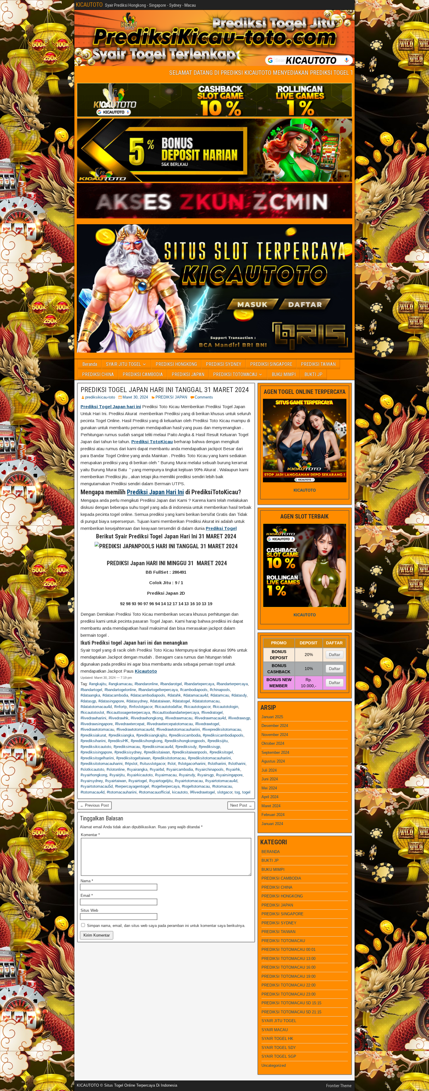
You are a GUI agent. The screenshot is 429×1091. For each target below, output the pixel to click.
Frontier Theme (339, 1085)
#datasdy (239, 695)
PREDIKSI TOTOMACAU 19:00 (288, 976)
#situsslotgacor (152, 763)
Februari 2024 (273, 814)
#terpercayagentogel (132, 786)
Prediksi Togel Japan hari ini (111, 406)
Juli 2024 (269, 770)
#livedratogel (212, 712)
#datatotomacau (205, 701)
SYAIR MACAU (274, 1030)
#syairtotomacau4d (221, 781)
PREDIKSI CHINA (98, 374)
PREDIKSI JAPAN (188, 374)
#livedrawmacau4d (210, 718)
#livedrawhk (118, 718)
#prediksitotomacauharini (102, 763)
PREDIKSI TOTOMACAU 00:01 (288, 949)
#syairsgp (205, 775)
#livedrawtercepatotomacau (170, 724)
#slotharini (236, 763)
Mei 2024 (269, 788)
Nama (87, 881)
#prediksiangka (121, 735)
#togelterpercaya (165, 786)
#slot (172, 763)
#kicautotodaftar (168, 706)
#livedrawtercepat (129, 724)
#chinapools (220, 690)
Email (87, 895)
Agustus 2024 (273, 761)
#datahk (174, 695)
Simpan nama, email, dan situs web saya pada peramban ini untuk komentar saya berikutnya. (166, 925)
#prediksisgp (209, 746)
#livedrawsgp (239, 718)
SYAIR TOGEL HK (277, 1038)
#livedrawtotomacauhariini (178, 729)
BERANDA (270, 852)
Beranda (89, 364)
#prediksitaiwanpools (189, 752)
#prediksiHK (118, 741)
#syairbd (157, 769)
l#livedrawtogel (202, 792)
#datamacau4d (195, 695)
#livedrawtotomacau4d (135, 729)
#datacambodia (115, 695)
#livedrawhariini (93, 718)
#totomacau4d (92, 792)
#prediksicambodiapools (223, 735)
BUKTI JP (313, 374)
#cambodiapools (193, 690)
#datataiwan (160, 701)
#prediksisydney (128, 752)
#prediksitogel (221, 752)
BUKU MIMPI (284, 374)
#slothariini (217, 763)
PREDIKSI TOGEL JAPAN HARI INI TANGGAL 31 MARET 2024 (165, 390)
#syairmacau (166, 775)
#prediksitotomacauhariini (209, 758)
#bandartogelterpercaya (158, 690)
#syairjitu (117, 775)
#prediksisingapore (96, 752)
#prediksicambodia (184, 735)
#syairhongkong (94, 775)
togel (246, 792)
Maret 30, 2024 (135, 397)
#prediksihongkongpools (185, 741)
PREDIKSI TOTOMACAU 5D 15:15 (291, 1003)
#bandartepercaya (199, 684)
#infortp (120, 706)
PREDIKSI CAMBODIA (143, 374)
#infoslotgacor (140, 706)
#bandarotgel (171, 684)
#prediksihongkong (146, 741)
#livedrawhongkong (147, 718)
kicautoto (180, 792)
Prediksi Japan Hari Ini (155, 492)
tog (237, 792)
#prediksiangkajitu (151, 735)
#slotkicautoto (92, 769)
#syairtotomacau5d (97, 786)
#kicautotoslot (92, 712)
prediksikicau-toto (100, 397)
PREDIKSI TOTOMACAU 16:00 (288, 967)
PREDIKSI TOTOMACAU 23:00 (288, 994)
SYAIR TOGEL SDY (278, 1047)
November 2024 (274, 734)
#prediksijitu (217, 741)
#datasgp (88, 701)
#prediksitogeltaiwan (133, 758)
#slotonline (116, 769)
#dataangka (90, 695)
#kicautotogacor (197, 706)
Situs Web (89, 910)
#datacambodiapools (147, 695)
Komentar (90, 835)
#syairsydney (92, 781)
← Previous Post (94, 805)
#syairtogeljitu (160, 781)
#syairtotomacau (189, 781)
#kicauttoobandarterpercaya (175, 712)
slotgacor (224, 792)
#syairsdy (187, 775)
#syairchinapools (209, 769)
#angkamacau (120, 684)
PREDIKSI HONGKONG (176, 364)
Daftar (334, 654)
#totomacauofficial (154, 792)
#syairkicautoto (140, 775)
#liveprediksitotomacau (221, 729)
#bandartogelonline (120, 690)
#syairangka (137, 769)
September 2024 (275, 752)
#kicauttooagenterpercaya (128, 712)
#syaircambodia (179, 769)
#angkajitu (97, 684)
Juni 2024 (269, 779)
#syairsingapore (229, 775)
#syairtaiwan (115, 781)
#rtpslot (131, 763)
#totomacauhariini (122, 792)
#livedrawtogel (207, 724)
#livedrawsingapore (97, 724)
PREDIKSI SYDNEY (223, 364)
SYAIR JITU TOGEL (123, 364)
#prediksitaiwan (157, 752)
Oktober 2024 (272, 743)
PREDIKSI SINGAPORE (271, 364)
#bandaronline (146, 684)
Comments (204, 397)
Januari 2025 (272, 717)
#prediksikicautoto (96, 746)
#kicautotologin (225, 706)
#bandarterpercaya (232, 684)
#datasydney (137, 701)
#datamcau (219, 695)
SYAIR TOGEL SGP (278, 1056)
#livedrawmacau (178, 718)
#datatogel (181, 701)
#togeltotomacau (196, 786)
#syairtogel (137, 781)
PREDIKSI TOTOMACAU (235, 374)
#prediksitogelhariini (97, 758)
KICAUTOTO (89, 4)
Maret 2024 (270, 806)
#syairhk (233, 769)
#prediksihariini (93, 741)
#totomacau (222, 786)
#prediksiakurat (93, 735)
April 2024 (269, 797)
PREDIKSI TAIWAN (318, 364)
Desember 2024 (274, 725)
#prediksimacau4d (157, 746)
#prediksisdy (185, 746)
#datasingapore (111, 701)
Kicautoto (146, 671)
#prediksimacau (127, 746)
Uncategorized (273, 1065)
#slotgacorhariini (191, 763)
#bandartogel (91, 690)
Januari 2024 (272, 824)
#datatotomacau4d (96, 706)
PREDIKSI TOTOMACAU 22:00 (288, 985)
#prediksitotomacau (169, 758)
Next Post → (241, 805)
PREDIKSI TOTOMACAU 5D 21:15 (291, 1012)
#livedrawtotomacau (97, 729)
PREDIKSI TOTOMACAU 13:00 (288, 958)
